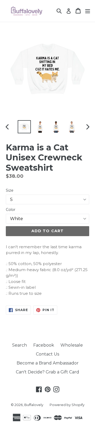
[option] (24, 127)
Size (9, 190)
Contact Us (47, 354)
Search (19, 345)
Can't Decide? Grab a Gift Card (47, 371)
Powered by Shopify (67, 405)
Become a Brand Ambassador (48, 363)
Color (10, 209)
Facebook (43, 345)
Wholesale (71, 345)
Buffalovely (33, 405)
